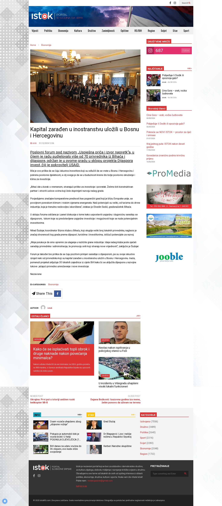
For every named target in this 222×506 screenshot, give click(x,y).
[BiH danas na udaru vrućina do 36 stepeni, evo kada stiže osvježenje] (40, 449)
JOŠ (138, 316)
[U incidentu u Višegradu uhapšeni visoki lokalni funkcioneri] (119, 368)
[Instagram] (175, 3)
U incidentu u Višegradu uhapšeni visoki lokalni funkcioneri (118, 385)
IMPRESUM (81, 486)
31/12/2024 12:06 (46, 143)
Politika (48, 31)
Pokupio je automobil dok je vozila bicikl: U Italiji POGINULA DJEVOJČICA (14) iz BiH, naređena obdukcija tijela (65, 439)
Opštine (125, 31)
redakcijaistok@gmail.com (100, 480)
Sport (186, 31)
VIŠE (189, 68)
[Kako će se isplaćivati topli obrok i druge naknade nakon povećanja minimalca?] (62, 332)
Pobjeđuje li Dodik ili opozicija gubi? (173, 77)
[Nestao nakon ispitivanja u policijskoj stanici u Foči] (119, 332)
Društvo (92, 31)
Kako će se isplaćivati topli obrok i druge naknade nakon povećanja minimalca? (61, 353)
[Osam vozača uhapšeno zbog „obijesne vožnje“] (40, 424)
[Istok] (57, 16)
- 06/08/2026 (172, 82)
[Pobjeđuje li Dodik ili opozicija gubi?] (153, 80)
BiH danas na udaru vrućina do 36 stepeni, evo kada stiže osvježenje (65, 449)
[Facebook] (170, 3)
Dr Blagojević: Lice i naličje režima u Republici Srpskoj (117, 435)
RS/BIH (138, 31)
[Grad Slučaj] (94, 424)
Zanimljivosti (108, 31)
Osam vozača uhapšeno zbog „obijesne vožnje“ (65, 423)
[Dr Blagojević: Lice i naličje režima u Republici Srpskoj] (94, 437)
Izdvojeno (145, 421)
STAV (91, 415)
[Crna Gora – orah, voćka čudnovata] (153, 95)
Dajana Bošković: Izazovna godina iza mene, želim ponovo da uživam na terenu (115, 401)
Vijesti (35, 31)
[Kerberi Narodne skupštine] (94, 449)
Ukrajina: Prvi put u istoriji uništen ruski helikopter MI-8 (52, 401)
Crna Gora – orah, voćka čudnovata (164, 115)
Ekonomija (63, 31)
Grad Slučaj (109, 421)
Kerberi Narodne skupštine (117, 446)
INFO (37, 415)
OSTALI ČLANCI (40, 316)
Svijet (164, 31)
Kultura (78, 31)
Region (151, 31)
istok (34, 143)
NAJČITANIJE (155, 68)
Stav (175, 31)
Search (185, 3)
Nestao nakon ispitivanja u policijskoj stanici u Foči (114, 349)
